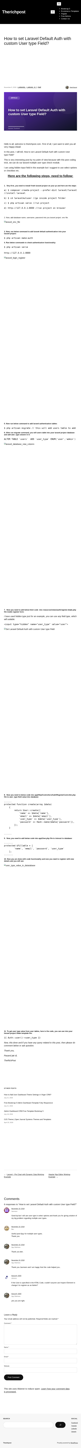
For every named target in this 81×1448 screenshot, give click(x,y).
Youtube (74, 1426)
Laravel (22, 87)
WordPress (74, 1443)
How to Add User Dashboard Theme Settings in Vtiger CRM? (27, 1095)
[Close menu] (59, 4)
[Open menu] (53, 12)
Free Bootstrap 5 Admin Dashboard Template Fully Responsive (28, 1103)
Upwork (73, 1431)
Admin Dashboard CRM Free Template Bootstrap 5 (23, 1111)
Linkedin (74, 1428)
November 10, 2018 (17, 1208)
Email (6, 1356)
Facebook (74, 1423)
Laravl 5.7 (32, 87)
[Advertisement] (40, 68)
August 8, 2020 (16, 1276)
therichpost (73, 87)
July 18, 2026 (8, 1114)
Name (6, 1347)
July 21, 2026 (8, 1098)
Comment (7, 1323)
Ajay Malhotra (15, 1247)
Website (6, 1366)
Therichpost (13, 11)
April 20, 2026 (8, 1122)
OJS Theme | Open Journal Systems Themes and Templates (27, 1119)
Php (39, 87)
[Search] (60, 1425)
